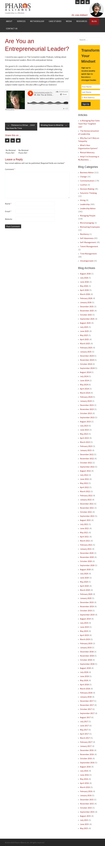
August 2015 (85, 816)
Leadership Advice (88, 208)
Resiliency (84, 234)
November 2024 (87, 360)
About (9, 21)
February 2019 (86, 643)
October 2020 (86, 561)
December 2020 (86, 553)
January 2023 (85, 450)
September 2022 (87, 466)
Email (8, 211)
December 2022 (86, 454)
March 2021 (85, 540)
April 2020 (84, 586)
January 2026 (85, 302)
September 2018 (87, 664)
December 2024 (86, 356)
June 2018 (84, 676)
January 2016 (85, 795)
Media (69, 21)
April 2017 (84, 733)
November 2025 (87, 310)
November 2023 (87, 409)
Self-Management (88, 242)
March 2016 (85, 787)
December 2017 (86, 701)
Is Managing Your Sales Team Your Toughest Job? (89, 123)
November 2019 (87, 606)
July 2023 (84, 425)
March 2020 (85, 590)
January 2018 (85, 697)
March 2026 (85, 294)
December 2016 (86, 750)
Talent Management (89, 246)
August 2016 (85, 766)
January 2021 (85, 549)
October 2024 (86, 364)
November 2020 (87, 557)
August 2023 (85, 421)
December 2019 (86, 602)
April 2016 (84, 783)
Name (8, 203)
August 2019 (85, 618)
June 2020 (84, 577)
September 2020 (87, 565)
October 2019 (86, 610)
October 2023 (86, 413)
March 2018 (85, 688)
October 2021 (86, 512)
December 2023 (86, 405)
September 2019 (87, 614)
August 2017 (85, 717)
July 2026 (84, 277)
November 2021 (87, 508)
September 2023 (87, 417)
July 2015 (84, 820)
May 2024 (84, 384)
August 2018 (85, 668)
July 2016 (84, 770)
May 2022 (84, 483)
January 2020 (85, 598)
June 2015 (84, 824)
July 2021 (84, 524)
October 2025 (86, 314)
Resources (81, 21)
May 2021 (84, 532)
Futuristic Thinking (88, 193)
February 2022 (86, 495)
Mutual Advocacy (87, 152)
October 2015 (86, 807)
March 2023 (85, 442)
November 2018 (87, 655)
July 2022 (84, 475)
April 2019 (84, 635)
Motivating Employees (90, 227)
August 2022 (85, 471)
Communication (87, 180)
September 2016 (87, 762)
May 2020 (84, 581)
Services (21, 21)
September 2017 (87, 713)
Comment (10, 169)
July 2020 (84, 573)
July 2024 (84, 376)
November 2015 (87, 803)
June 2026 (84, 282)
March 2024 (85, 392)
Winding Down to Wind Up (54, 125)
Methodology (37, 21)
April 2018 (84, 684)
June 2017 (84, 725)
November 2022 (87, 458)
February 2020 (86, 594)
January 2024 (85, 401)
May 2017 (84, 729)
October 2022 (86, 462)
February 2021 (86, 544)
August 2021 (85, 520)
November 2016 (87, 754)
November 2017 (87, 705)
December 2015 (86, 799)
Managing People (87, 215)
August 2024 (85, 372)
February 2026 (86, 298)
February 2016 (86, 791)
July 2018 (84, 672)
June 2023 (84, 429)
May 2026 (84, 286)
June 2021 (84, 528)
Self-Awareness (87, 238)
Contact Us (11, 28)
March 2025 (85, 343)
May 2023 (84, 434)
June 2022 (84, 479)
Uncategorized (86, 260)
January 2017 (85, 746)
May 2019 (84, 631)
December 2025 (86, 306)
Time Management (88, 253)
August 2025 (85, 323)
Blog (94, 21)
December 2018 (86, 651)
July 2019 (84, 623)
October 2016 (86, 758)
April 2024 (84, 388)
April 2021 (84, 536)
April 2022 (84, 487)
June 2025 (84, 331)
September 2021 (87, 516)
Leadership (85, 204)
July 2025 (84, 327)
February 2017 (86, 742)
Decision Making (87, 189)
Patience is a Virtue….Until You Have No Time (20, 126)
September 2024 (87, 368)
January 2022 (85, 499)
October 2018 (86, 660)
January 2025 (85, 351)
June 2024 (84, 380)
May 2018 (84, 680)
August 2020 (85, 569)
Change (83, 176)
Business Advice (87, 172)
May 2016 (84, 779)
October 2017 (86, 709)
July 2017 (84, 721)
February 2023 (86, 446)
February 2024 (86, 397)
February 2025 (86, 347)
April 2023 (84, 438)
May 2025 (84, 335)
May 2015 (84, 828)
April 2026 (84, 290)
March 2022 (85, 491)
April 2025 (84, 339)
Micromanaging (87, 222)
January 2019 (85, 647)
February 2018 (86, 692)
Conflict (83, 184)
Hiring (83, 200)
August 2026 (85, 273)
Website (8, 219)
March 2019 (85, 639)
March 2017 (85, 738)
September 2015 (87, 812)
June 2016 (84, 775)
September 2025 (87, 319)
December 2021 (86, 503)
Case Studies (55, 21)
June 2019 (84, 627)
